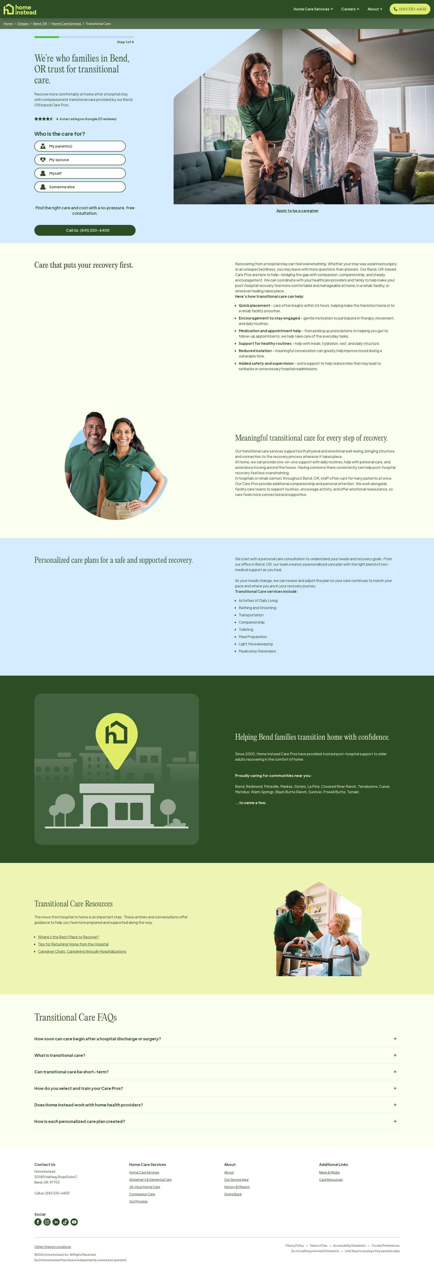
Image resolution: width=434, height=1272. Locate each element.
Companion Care (142, 1194)
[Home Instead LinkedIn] (56, 1222)
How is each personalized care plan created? (79, 1121)
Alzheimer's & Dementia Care (150, 1179)
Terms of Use (318, 1245)
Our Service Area (236, 1179)
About (229, 1172)
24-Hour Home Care (144, 1187)
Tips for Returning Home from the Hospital (73, 944)
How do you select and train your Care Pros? (78, 1088)
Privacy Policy (294, 1245)
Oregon (23, 23)
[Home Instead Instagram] (47, 1222)
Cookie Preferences (386, 1245)
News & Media (329, 1172)
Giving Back (233, 1194)
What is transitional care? (59, 1055)
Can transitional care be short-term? (71, 1071)
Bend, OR (40, 23)
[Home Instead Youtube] (74, 1222)
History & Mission (237, 1187)
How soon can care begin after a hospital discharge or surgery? (97, 1038)
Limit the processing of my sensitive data (372, 1251)
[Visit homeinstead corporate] (20, 9)
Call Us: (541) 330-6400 (88, 230)
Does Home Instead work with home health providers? (88, 1104)
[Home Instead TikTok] (65, 1222)
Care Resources (331, 1179)
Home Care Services (66, 23)
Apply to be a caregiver (297, 210)
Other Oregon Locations (52, 1247)
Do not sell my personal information (315, 1251)
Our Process (138, 1201)
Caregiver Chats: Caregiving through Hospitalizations (82, 951)
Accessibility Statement (349, 1245)
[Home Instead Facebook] (38, 1222)
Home (8, 23)
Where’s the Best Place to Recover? (68, 936)
